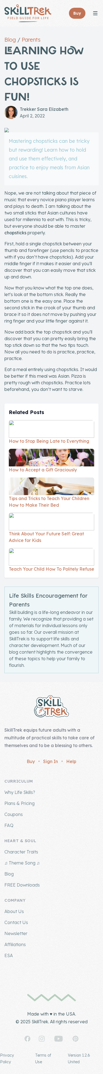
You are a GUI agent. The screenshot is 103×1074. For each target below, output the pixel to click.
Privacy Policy (7, 1058)
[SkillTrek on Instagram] (42, 1038)
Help (71, 761)
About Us (14, 911)
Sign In (50, 761)
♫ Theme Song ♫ (22, 863)
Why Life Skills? (19, 792)
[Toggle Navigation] (95, 13)
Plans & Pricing (19, 803)
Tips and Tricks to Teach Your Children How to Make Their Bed (49, 502)
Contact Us (16, 922)
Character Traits (21, 852)
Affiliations (15, 944)
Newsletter (15, 933)
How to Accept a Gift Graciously (43, 469)
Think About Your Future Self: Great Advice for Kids (46, 537)
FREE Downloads (22, 885)
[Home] (27, 13)
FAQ (8, 825)
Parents (31, 39)
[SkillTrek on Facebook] (27, 1038)
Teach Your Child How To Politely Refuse (51, 569)
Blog (10, 39)
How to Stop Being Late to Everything (49, 441)
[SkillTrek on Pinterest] (75, 1038)
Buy (31, 761)
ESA (8, 955)
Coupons (13, 814)
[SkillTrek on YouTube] (58, 1038)
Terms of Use (43, 1058)
